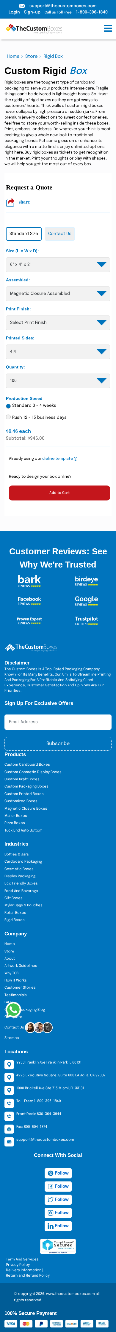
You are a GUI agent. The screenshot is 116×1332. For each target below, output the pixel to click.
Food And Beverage (21, 891)
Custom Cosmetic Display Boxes (33, 772)
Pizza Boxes (14, 823)
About (9, 959)
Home (13, 56)
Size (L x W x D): (22, 250)
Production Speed (24, 398)
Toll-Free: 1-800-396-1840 (38, 1101)
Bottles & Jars (16, 854)
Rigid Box (53, 56)
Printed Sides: (20, 338)
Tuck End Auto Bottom (23, 830)
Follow (61, 1172)
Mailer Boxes (15, 816)
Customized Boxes (20, 801)
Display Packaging (19, 876)
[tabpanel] (58, 380)
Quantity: (15, 367)
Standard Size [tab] (24, 234)
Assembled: (18, 279)
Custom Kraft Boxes (22, 779)
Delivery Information (23, 1270)
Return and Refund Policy (28, 1276)
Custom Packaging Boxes (26, 786)
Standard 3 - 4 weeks (34, 405)
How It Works (15, 980)
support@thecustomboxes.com (63, 6)
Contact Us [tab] (59, 234)
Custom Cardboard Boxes (27, 765)
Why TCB (11, 973)
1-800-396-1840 (92, 12)
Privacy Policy (18, 1265)
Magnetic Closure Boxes (25, 809)
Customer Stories (20, 988)
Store (31, 56)
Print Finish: (18, 309)
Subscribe (58, 743)
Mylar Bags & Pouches (23, 905)
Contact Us (14, 1028)
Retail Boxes (15, 913)
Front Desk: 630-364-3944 (38, 1114)
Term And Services (22, 1259)
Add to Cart (59, 493)
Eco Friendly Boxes (21, 883)
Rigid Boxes (14, 920)
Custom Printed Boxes (24, 794)
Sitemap (11, 1038)
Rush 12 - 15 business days (39, 417)
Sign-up (32, 12)
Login (14, 12)
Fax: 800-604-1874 (31, 1127)
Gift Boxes (13, 898)
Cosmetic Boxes (19, 869)
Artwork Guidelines (20, 966)
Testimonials (15, 995)
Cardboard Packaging (23, 862)
